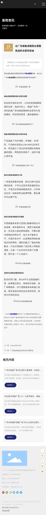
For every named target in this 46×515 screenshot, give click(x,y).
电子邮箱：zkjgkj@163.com (12, 487)
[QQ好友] (14, 492)
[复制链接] (21, 492)
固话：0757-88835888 (10, 478)
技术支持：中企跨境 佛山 (14, 504)
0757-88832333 (13, 483)
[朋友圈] (10, 492)
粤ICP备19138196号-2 (10, 508)
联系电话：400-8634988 (11, 474)
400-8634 (26, 317)
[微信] (7, 492)
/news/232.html (15, 345)
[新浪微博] (3, 492)
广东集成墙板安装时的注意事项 (21, 350)
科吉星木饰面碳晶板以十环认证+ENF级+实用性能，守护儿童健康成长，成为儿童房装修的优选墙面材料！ (23, 404)
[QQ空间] (17, 492)
